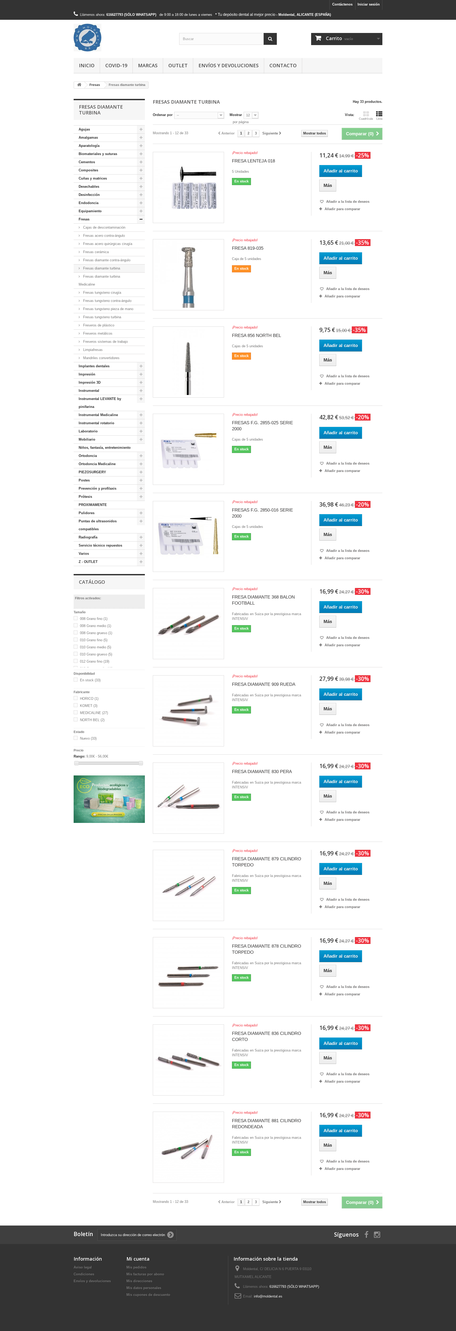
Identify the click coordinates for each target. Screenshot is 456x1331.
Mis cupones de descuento (148, 1295)
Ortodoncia (88, 456)
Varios (84, 554)
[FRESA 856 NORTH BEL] (188, 362)
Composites (88, 170)
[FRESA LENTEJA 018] (188, 187)
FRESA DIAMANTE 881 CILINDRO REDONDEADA (266, 1123)
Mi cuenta (138, 1259)
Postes (84, 480)
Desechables (89, 187)
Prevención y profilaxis (97, 488)
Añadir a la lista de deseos (347, 202)
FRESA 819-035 (247, 248)
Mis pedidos (136, 1267)
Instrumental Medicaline (98, 415)
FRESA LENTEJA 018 (253, 160)
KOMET (88, 706)
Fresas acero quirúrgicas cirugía (107, 244)
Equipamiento (90, 211)
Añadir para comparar (342, 209)
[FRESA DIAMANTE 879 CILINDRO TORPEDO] (188, 885)
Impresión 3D (90, 382)
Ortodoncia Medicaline (97, 464)
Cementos (87, 162)
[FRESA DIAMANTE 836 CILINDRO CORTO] (188, 1060)
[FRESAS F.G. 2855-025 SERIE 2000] (188, 449)
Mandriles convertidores (101, 358)
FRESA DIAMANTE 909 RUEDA (263, 684)
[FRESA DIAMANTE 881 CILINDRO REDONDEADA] (188, 1147)
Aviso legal (83, 1267)
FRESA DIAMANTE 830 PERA (262, 771)
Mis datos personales (143, 1288)
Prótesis (85, 497)
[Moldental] (122, 37)
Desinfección (89, 195)
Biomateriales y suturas (98, 154)
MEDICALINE (94, 713)
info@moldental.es (268, 1296)
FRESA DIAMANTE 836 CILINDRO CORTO (266, 1036)
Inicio (86, 65)
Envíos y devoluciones (228, 65)
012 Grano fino (94, 661)
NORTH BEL (92, 720)
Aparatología (89, 146)
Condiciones (84, 1274)
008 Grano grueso (96, 633)
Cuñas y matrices (93, 178)
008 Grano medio (95, 626)
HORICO (89, 699)
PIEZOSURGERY (92, 472)
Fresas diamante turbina (101, 268)
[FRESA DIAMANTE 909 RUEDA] (188, 711)
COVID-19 (116, 65)
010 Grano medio (95, 647)
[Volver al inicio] (79, 85)
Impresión (87, 374)
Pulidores (86, 513)
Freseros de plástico (98, 325)
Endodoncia (88, 203)
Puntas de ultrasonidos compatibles (98, 525)
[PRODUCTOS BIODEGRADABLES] (109, 799)
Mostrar (236, 115)
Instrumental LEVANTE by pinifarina (100, 403)
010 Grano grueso (96, 654)
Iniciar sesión (369, 4)
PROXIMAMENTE (93, 505)
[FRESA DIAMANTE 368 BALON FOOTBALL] (188, 624)
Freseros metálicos (97, 333)
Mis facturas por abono (145, 1274)
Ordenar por (163, 115)
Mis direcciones (139, 1281)
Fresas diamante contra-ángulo (106, 260)
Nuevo (88, 738)
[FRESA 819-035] (188, 275)
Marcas (148, 65)
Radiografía (88, 537)
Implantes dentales (94, 366)
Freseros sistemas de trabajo (105, 342)
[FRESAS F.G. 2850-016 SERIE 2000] (188, 537)
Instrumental (89, 391)
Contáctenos (342, 4)
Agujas (84, 129)
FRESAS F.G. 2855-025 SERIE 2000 (262, 425)
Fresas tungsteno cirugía (101, 293)
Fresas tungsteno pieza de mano (107, 309)
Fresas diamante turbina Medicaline (99, 280)
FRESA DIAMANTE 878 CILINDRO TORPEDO (266, 949)
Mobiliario (87, 439)
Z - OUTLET (88, 562)
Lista (379, 118)
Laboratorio (88, 431)
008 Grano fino (93, 619)
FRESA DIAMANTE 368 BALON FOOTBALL (263, 600)
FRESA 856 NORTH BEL (256, 335)
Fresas (84, 219)
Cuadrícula (366, 118)
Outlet (178, 65)
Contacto (283, 65)
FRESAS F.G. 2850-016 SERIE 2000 (262, 513)
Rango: (79, 756)
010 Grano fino (93, 640)
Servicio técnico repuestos (100, 545)
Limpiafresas (92, 350)
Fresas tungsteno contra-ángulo (106, 301)
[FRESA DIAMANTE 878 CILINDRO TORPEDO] (188, 973)
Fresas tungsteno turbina (101, 317)
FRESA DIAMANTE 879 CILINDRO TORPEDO (266, 861)
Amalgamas (88, 137)
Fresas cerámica (95, 252)
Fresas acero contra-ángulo (103, 236)
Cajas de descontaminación (103, 227)
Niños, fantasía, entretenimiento (105, 448)
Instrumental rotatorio (96, 423)
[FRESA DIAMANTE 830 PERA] (188, 798)
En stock (90, 680)
